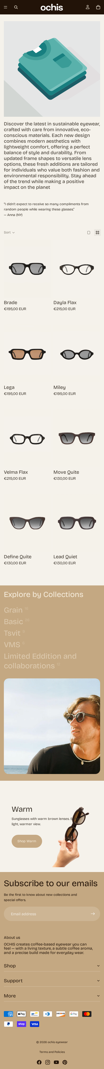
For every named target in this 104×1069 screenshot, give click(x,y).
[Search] (16, 7)
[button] (9, 232)
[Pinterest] (65, 1062)
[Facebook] (39, 1062)
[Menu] (5, 7)
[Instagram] (48, 1062)
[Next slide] (90, 826)
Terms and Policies (52, 1052)
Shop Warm (26, 841)
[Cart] (98, 7)
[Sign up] (93, 914)
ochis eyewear (58, 1042)
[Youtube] (56, 1062)
